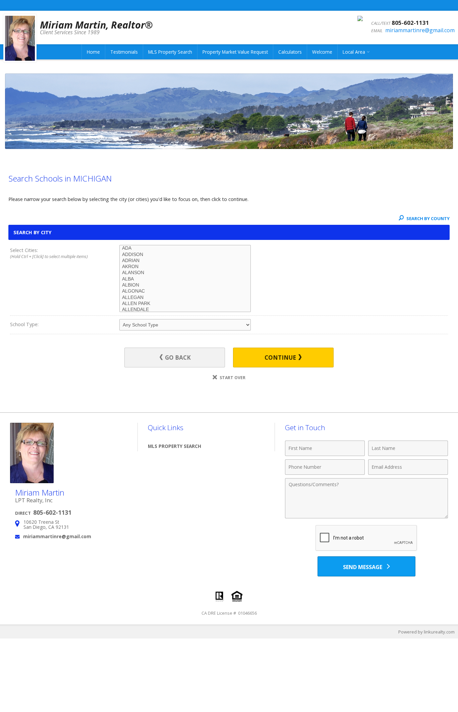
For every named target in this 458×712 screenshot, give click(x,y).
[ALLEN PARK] (185, 304)
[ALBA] (185, 279)
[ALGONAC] (185, 291)
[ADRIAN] (185, 261)
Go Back (177, 357)
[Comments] (366, 516)
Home (93, 52)
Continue (281, 357)
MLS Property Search (170, 52)
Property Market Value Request (235, 52)
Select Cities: (49, 253)
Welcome (322, 52)
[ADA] (185, 248)
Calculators (290, 52)
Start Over (232, 377)
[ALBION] (185, 285)
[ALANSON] (185, 273)
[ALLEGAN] (185, 298)
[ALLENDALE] (185, 310)
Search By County (427, 218)
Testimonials (124, 52)
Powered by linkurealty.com (426, 632)
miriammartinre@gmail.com (420, 30)
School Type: (24, 324)
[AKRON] (185, 267)
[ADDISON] (185, 255)
